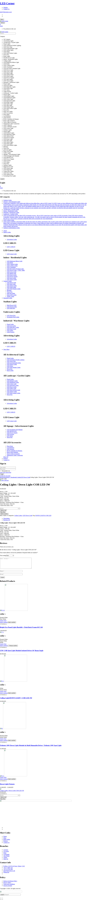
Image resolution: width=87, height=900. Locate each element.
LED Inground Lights (13, 385)
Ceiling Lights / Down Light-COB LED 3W (12, 790)
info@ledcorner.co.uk (6, 12)
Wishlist (5, 7)
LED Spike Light (11, 388)
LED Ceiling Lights (12, 265)
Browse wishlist (13, 645)
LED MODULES (12, 431)
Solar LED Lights (11, 295)
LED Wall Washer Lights (13, 288)
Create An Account (5, 476)
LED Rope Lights (11, 387)
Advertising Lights (12, 239)
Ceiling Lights (18, 515)
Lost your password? (5, 472)
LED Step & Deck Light (13, 390)
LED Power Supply (12, 276)
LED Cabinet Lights (12, 264)
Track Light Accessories (13, 454)
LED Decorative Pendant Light (15, 269)
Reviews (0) (6, 520)
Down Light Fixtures (7, 784)
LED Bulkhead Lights (13, 382)
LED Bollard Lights (12, 381)
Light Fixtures (10, 332)
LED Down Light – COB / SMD (16, 270)
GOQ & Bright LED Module (15, 429)
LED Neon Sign (11, 361)
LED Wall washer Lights (13, 393)
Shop (4, 477)
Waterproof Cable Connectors (15, 455)
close (1, 26)
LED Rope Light (11, 282)
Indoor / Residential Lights (13, 477)
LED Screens (10, 434)
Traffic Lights (10, 296)
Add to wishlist (4, 514)
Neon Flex (9, 292)
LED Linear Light (12, 254)
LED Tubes (10, 330)
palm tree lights (11, 293)
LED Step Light (11, 284)
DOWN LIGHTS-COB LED (43, 515)
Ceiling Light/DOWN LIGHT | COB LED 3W (16, 698)
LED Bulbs (10, 262)
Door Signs (10, 446)
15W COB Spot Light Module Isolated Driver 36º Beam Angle (21, 650)
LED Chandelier (11, 267)
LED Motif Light (11, 273)
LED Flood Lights (12, 306)
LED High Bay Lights (13, 327)
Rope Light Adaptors (12, 452)
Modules (9, 290)
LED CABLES (11, 246)
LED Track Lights (12, 279)
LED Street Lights (12, 285)
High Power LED (11, 305)
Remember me (6, 471)
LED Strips (10, 366)
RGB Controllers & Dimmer (14, 450)
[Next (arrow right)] (2, 899)
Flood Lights (10, 324)
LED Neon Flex (11, 315)
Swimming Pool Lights (13, 317)
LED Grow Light (11, 272)
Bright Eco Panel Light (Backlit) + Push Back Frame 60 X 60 (21, 627)
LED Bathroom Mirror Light (14, 261)
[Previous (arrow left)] (0, 899)
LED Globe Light (11, 384)
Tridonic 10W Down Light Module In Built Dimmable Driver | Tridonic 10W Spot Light (30, 745)
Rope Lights (10, 370)
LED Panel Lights (12, 275)
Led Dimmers (10, 447)
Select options (3, 622)
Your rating (3, 555)
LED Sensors (10, 449)
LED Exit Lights (11, 326)
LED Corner (7, 3)
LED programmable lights (14, 363)
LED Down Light (25, 477)
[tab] (45, 518)
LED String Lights (12, 364)
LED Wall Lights (11, 287)
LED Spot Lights (11, 278)
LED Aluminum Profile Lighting (15, 359)
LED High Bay (11, 308)
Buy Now (3, 512)
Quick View (3, 620)
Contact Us (6, 9)
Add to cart (3, 510)
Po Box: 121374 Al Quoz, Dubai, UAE (14, 866)
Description (6, 518)
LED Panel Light (11, 329)
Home (1, 477)
